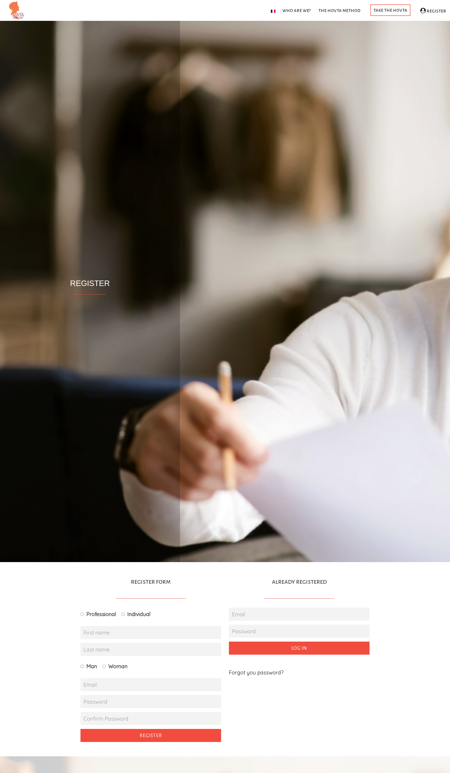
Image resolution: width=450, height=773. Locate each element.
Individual (139, 614)
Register (436, 11)
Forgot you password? (256, 672)
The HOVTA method (339, 10)
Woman (118, 666)
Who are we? (296, 10)
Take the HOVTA (390, 10)
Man (91, 666)
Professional (101, 614)
